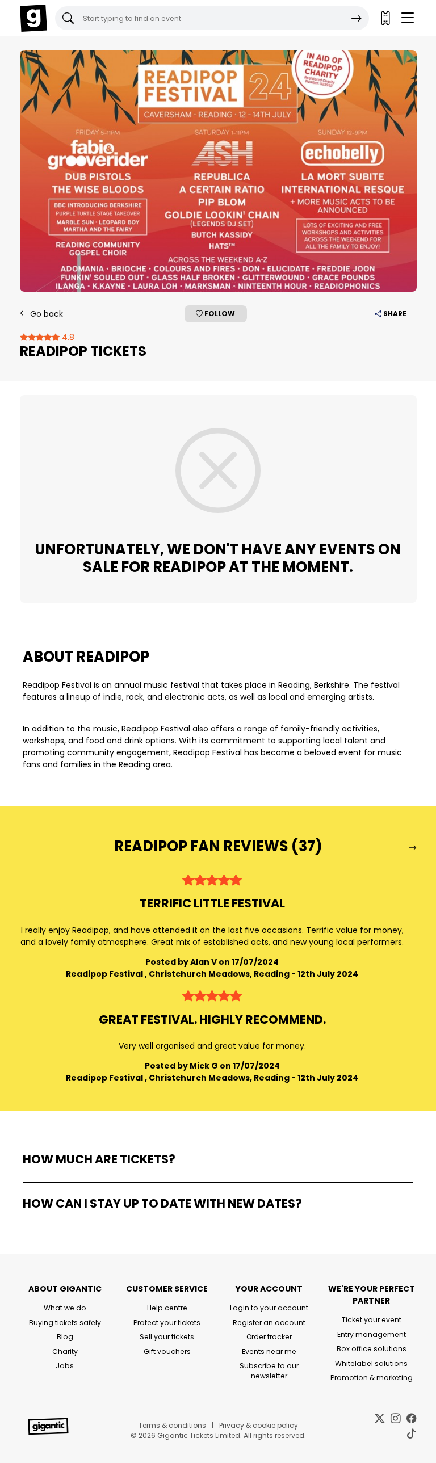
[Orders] (385, 18)
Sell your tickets (167, 1337)
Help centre (167, 1308)
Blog (65, 1337)
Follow (219, 313)
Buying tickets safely (65, 1322)
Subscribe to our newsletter (269, 1371)
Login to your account (269, 1308)
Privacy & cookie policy (258, 1425)
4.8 (67, 337)
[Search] (356, 18)
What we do (65, 1308)
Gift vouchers (167, 1351)
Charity (65, 1351)
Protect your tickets (166, 1322)
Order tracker (269, 1337)
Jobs (65, 1365)
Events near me (269, 1351)
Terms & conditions (172, 1425)
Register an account (269, 1322)
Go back (45, 313)
